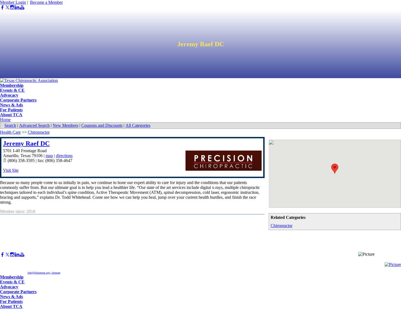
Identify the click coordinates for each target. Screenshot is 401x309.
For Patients (11, 110)
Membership (11, 85)
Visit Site (11, 170)
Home (5, 119)
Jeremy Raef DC (26, 143)
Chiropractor (281, 225)
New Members (65, 125)
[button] (334, 169)
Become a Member (46, 2)
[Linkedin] (17, 7)
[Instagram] (12, 7)
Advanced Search (34, 125)
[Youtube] (22, 7)
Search (10, 125)
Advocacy (9, 95)
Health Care (10, 132)
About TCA (11, 114)
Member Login (13, 2)
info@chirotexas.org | (40, 272)
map (49, 155)
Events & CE (12, 90)
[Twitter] (7, 7)
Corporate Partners (18, 100)
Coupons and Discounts (101, 125)
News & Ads (11, 105)
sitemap (56, 272)
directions (64, 155)
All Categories (137, 125)
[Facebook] (2, 7)
